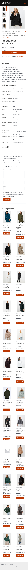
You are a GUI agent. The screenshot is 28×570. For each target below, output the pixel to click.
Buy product (14, 52)
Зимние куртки (9, 35)
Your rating (7, 166)
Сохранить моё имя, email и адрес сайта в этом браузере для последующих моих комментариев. (13, 194)
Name (5, 180)
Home (3, 31)
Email (5, 186)
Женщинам (7, 31)
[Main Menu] (24, 3)
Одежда (13, 31)
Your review (7, 169)
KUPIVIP (6, 3)
